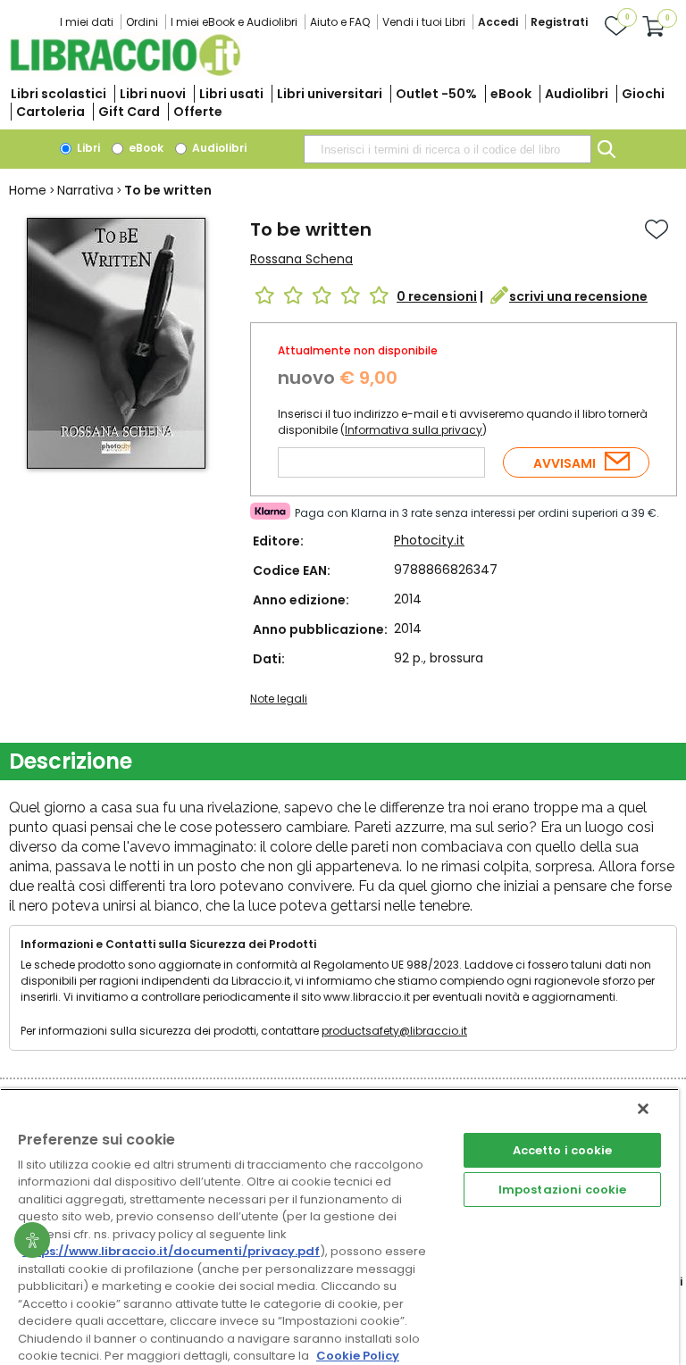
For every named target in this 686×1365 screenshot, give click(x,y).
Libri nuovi (153, 94)
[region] (339, 1226)
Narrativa (85, 190)
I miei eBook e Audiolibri (234, 21)
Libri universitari (329, 94)
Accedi (498, 21)
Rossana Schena (301, 259)
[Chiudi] (643, 1108)
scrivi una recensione (578, 296)
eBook (510, 94)
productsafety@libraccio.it (394, 1030)
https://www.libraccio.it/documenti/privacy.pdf (171, 1251)
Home (27, 190)
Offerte (197, 112)
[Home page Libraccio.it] (125, 71)
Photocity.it (429, 540)
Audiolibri (576, 94)
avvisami (564, 463)
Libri (87, 147)
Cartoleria (50, 112)
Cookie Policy (357, 1355)
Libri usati (231, 94)
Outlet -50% (436, 94)
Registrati (559, 21)
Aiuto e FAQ (340, 21)
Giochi (643, 94)
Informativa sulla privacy (413, 429)
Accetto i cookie (563, 1150)
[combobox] (447, 149)
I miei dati (86, 21)
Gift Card (129, 112)
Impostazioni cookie (562, 1189)
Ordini (142, 21)
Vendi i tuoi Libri (423, 21)
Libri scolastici (58, 94)
